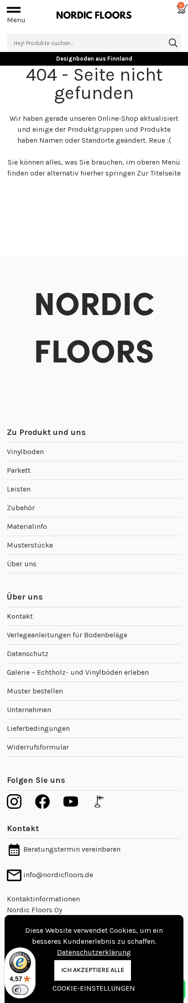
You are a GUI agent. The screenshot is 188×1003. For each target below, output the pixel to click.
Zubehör (21, 507)
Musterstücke (30, 545)
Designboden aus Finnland (94, 58)
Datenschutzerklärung (94, 952)
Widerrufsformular (38, 747)
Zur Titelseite (159, 173)
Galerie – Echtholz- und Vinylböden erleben (78, 672)
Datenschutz (27, 653)
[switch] (20, 990)
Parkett (19, 470)
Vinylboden (25, 451)
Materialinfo (27, 526)
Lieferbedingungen (38, 728)
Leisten (19, 489)
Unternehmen (29, 709)
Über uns (22, 563)
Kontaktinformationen (43, 898)
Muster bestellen (35, 691)
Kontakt (20, 616)
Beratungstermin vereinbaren (70, 849)
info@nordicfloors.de (57, 874)
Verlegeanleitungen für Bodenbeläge (67, 635)
